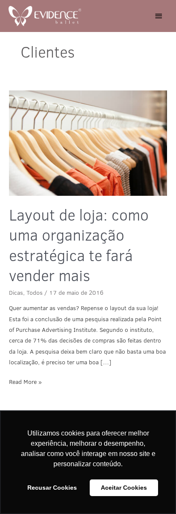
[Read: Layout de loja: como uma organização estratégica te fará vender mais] (88, 143)
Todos (34, 292)
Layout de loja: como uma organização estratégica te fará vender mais (79, 245)
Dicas (16, 292)
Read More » (25, 381)
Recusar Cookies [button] (52, 487)
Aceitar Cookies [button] (124, 487)
